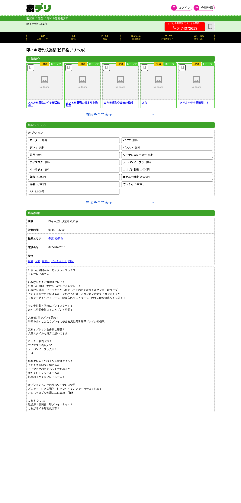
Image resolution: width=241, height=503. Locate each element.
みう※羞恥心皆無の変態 (118, 102)
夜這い (46, 261)
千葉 (40, 18)
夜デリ (30, 18)
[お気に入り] (210, 26)
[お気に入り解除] (30, 67)
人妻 (37, 261)
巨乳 (30, 261)
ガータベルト (59, 261)
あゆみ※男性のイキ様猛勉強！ (44, 104)
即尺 (71, 261)
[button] (45, 82)
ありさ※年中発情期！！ (194, 102)
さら (144, 102)
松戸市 (59, 238)
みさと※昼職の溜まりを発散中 (82, 104)
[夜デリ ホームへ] (38, 7)
